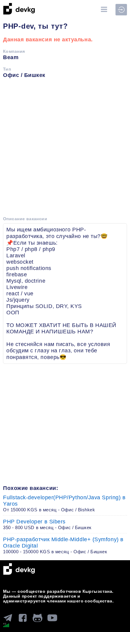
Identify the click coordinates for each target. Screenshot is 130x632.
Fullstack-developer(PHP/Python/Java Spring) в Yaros (64, 503)
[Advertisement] (65, 149)
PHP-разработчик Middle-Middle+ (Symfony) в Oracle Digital (63, 545)
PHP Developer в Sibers (47, 524)
